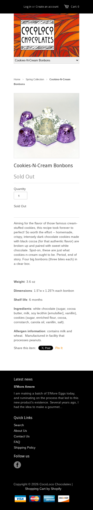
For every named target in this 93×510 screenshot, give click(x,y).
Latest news (23, 379)
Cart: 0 (75, 6)
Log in (27, 6)
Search (19, 425)
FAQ (17, 442)
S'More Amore (24, 386)
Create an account (47, 6)
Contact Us (22, 436)
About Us (20, 430)
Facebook (17, 464)
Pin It (59, 348)
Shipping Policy (24, 447)
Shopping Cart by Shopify (43, 488)
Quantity (20, 189)
